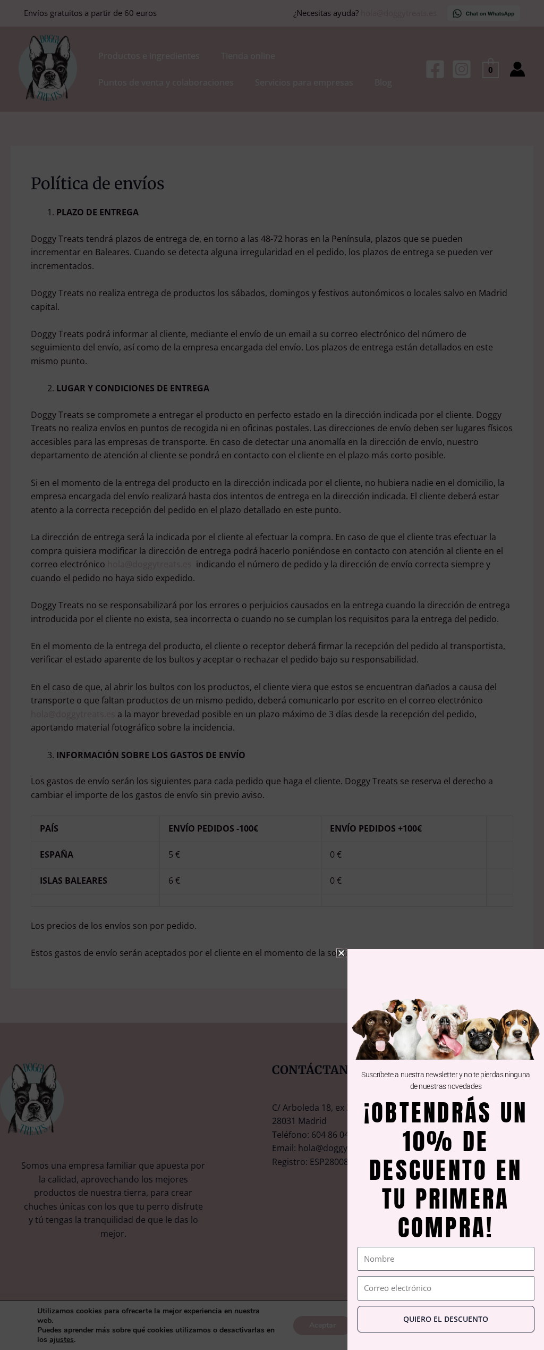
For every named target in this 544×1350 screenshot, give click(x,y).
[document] (272, 675)
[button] (341, 953)
